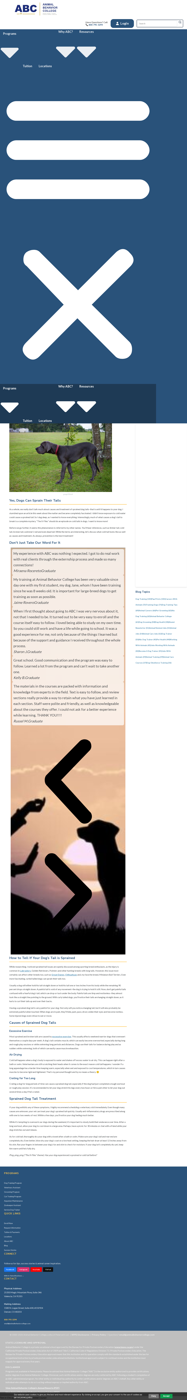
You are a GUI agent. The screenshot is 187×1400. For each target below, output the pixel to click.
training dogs (154, 605)
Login (124, 23)
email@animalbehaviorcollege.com (17, 1323)
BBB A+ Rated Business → (14, 1276)
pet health (163, 639)
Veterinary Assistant (12, 1187)
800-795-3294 (10, 1319)
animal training (154, 657)
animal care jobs (152, 634)
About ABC (8, 1241)
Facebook (10, 1269)
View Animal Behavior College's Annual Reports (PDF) (32, 1388)
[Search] (180, 22)
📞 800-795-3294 (94, 24)
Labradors (25, 970)
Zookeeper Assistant (12, 1205)
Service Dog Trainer (12, 1210)
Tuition (27, 66)
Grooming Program (12, 1192)
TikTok (48, 1269)
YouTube (36, 1269)
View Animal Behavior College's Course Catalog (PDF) (32, 1392)
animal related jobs (159, 628)
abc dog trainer (148, 639)
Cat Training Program (12, 1196)
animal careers (147, 610)
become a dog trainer (150, 651)
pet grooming (164, 610)
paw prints (159, 599)
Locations (45, 66)
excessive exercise (61, 1036)
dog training (144, 599)
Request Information (12, 1228)
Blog (6, 1245)
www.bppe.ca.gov (124, 1347)
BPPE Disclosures (80, 1334)
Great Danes (57, 974)
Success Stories (10, 1250)
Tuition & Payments (12, 1232)
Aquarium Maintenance (13, 1201)
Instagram (23, 1269)
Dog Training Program (13, 1183)
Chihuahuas (71, 974)
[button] (78, 226)
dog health (162, 622)
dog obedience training (158, 663)
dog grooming (147, 622)
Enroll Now (8, 1223)
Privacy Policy (99, 1334)
